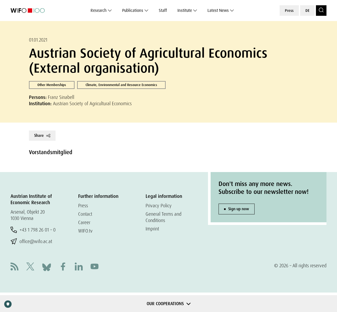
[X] (30, 267)
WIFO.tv (85, 231)
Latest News (218, 10)
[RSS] (14, 267)
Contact (85, 214)
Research (99, 10)
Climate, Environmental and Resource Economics (121, 85)
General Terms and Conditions (163, 217)
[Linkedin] (79, 267)
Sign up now (238, 209)
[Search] (321, 10)
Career (84, 222)
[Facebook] (63, 267)
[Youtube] (94, 267)
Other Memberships (51, 85)
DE (307, 10)
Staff (163, 10)
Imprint (152, 229)
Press (289, 10)
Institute (184, 10)
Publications (132, 10)
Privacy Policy (159, 206)
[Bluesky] (46, 266)
